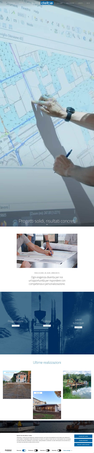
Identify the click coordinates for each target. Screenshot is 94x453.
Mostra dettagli (66, 450)
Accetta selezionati (83, 440)
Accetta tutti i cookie (83, 436)
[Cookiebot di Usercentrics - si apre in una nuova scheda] (8, 450)
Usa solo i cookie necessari (83, 444)
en (87, 3)
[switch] (36, 450)
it (89, 3)
